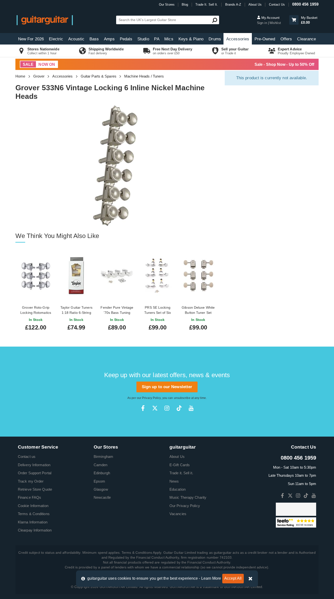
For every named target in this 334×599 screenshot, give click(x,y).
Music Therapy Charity (187, 497)
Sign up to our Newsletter (167, 386)
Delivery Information (34, 465)
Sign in (262, 23)
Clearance (306, 39)
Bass (94, 39)
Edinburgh (102, 473)
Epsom (99, 481)
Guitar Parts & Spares (98, 76)
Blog (185, 4)
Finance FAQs (29, 497)
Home (20, 76)
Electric (56, 39)
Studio (143, 39)
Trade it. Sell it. (181, 473)
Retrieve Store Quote (35, 489)
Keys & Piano (190, 39)
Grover (39, 76)
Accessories (237, 39)
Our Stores (167, 4)
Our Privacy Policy (184, 506)
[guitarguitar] (45, 20)
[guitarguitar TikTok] (179, 408)
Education (177, 489)
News (174, 481)
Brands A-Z (233, 4)
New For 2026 (31, 39)
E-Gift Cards (179, 465)
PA (156, 39)
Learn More (211, 578)
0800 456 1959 (305, 4)
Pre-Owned (265, 39)
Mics (168, 39)
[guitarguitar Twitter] (154, 408)
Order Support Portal (34, 473)
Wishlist (275, 23)
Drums (215, 39)
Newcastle (102, 497)
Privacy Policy (151, 398)
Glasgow (101, 489)
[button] (294, 20)
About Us (255, 4)
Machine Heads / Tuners (144, 76)
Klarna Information (32, 522)
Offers (286, 39)
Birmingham (103, 456)
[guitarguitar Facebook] (142, 408)
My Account (269, 18)
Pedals (126, 39)
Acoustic (76, 39)
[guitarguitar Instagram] (166, 408)
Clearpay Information (35, 530)
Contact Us (277, 4)
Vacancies (177, 514)
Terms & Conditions (34, 514)
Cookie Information (33, 506)
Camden (101, 465)
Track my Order (31, 481)
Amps (109, 39)
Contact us (26, 456)
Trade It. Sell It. (206, 4)
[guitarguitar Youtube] (191, 408)
